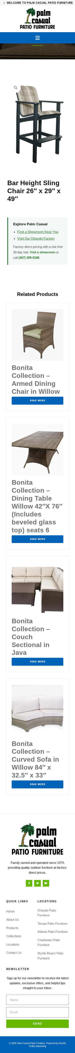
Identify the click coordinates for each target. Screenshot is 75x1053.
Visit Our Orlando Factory (36, 238)
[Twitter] (37, 883)
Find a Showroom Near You (37, 232)
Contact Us (14, 952)
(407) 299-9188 (29, 257)
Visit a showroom (42, 252)
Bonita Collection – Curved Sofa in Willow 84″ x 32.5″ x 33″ (35, 759)
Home (10, 911)
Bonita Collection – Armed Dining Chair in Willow (36, 379)
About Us (12, 919)
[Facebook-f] (29, 883)
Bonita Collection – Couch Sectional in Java (31, 637)
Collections (13, 936)
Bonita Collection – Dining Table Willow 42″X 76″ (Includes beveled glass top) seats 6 (37, 506)
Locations (12, 944)
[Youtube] (46, 883)
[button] (37, 37)
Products (12, 928)
